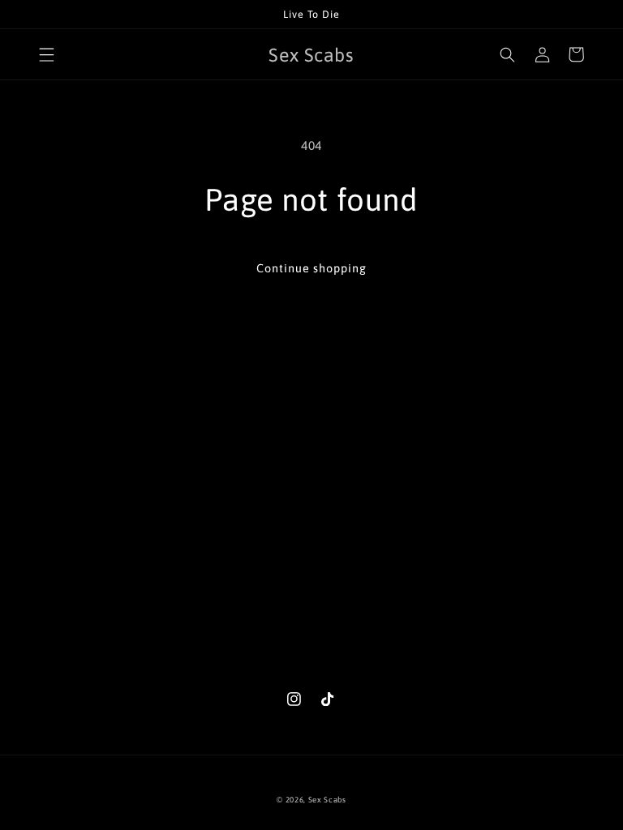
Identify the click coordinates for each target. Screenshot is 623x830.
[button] (46, 54)
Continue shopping (311, 268)
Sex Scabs (327, 799)
